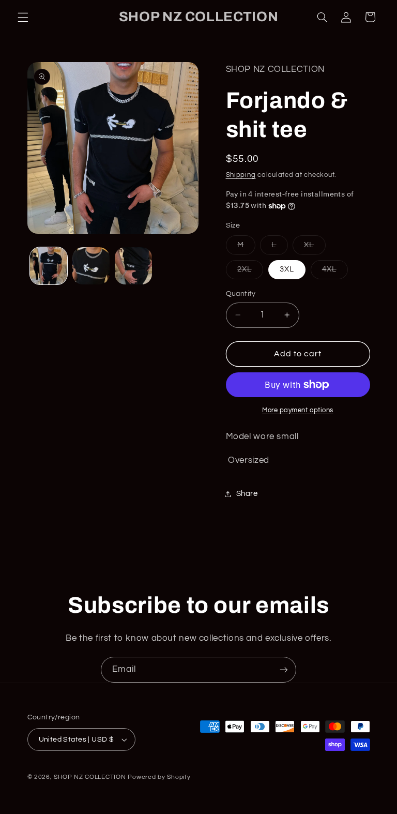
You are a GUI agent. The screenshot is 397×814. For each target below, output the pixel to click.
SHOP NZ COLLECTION (90, 777)
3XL (287, 269)
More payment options (297, 410)
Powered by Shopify (159, 777)
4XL (335, 272)
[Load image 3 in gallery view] (133, 265)
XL (314, 247)
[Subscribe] (284, 669)
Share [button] (247, 494)
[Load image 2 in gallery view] (91, 265)
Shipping (241, 175)
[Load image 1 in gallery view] (48, 265)
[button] (23, 17)
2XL (250, 272)
